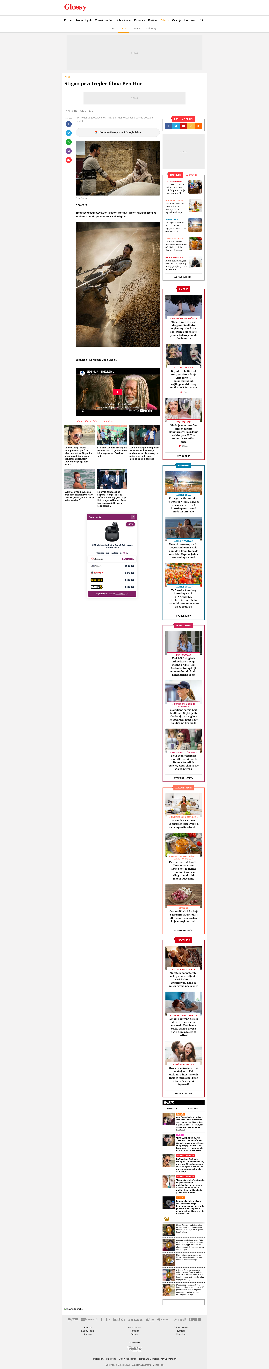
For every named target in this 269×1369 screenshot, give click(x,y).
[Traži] (202, 20)
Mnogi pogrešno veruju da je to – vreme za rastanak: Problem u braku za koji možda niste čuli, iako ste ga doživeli (183, 1027)
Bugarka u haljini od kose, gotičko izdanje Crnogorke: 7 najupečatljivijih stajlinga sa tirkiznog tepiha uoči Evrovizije (183, 379)
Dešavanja (151, 28)
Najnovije (172, 1109)
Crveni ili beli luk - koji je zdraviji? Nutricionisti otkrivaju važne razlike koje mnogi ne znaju (183, 916)
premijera (108, 421)
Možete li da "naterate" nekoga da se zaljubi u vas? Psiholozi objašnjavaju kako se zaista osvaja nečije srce (183, 979)
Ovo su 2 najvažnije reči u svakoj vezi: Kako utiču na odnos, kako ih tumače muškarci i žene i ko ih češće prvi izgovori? (183, 1076)
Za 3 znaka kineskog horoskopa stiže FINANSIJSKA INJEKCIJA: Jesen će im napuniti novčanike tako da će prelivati (184, 598)
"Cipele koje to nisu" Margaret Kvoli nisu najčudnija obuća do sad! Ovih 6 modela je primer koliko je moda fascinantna (183, 330)
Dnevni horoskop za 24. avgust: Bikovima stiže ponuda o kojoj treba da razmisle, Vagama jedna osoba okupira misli (183, 551)
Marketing (111, 1359)
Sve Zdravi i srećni (183, 930)
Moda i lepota (84, 20)
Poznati (68, 20)
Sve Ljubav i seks (183, 1093)
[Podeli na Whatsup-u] (69, 142)
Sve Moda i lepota (183, 778)
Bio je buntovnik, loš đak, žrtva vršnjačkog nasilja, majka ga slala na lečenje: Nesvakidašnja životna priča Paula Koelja (176, 265)
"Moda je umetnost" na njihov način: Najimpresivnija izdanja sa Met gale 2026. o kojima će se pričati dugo (183, 433)
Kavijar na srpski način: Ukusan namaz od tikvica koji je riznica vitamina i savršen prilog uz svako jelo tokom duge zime (176, 246)
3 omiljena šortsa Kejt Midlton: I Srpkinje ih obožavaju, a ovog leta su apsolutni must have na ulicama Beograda (184, 716)
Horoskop (190, 20)
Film (123, 28)
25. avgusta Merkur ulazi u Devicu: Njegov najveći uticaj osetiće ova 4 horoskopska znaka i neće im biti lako (175, 227)
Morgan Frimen (92, 421)
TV (113, 28)
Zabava (164, 20)
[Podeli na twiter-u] (69, 133)
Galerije (176, 20)
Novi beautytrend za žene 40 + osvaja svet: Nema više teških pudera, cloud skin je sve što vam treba (184, 762)
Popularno (193, 1109)
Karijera (152, 20)
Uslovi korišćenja (127, 1359)
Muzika (136, 28)
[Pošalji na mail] (69, 160)
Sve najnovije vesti (183, 276)
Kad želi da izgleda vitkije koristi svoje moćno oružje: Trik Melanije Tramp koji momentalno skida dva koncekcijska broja (184, 666)
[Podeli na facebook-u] (69, 124)
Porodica (139, 20)
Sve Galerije (183, 456)
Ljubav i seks (123, 20)
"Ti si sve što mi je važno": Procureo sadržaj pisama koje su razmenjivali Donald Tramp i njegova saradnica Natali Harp (175, 189)
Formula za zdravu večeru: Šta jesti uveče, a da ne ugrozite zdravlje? (174, 208)
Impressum (98, 1359)
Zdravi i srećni (103, 20)
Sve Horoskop (183, 616)
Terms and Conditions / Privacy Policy (157, 1359)
